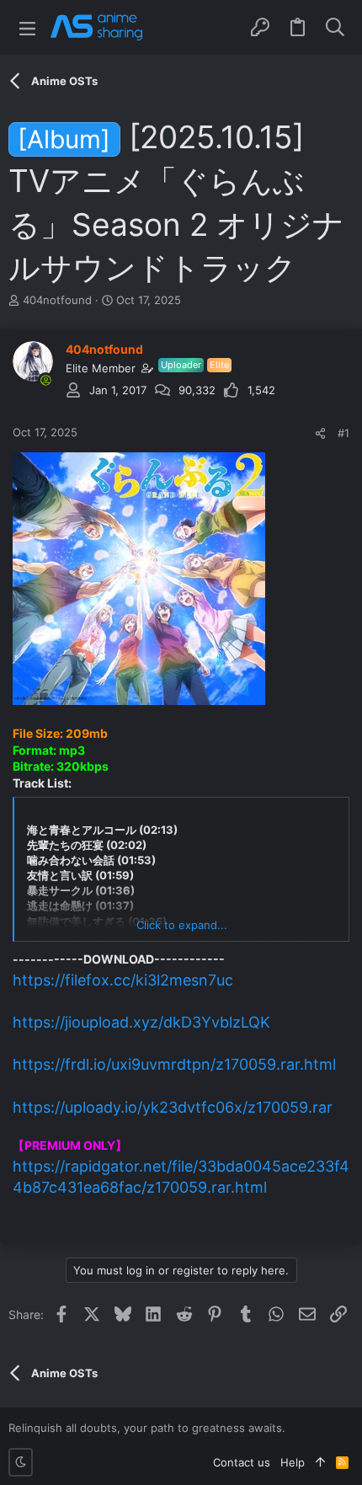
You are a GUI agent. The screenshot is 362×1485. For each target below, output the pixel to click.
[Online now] (45, 379)
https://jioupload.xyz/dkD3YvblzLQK (141, 1022)
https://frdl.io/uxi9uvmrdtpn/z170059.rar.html (174, 1064)
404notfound (57, 300)
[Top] (320, 1462)
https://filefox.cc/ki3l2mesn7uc (123, 980)
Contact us (241, 1462)
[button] (27, 27)
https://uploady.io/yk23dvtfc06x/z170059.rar (173, 1107)
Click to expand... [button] (181, 925)
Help (292, 1462)
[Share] (320, 433)
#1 (343, 433)
